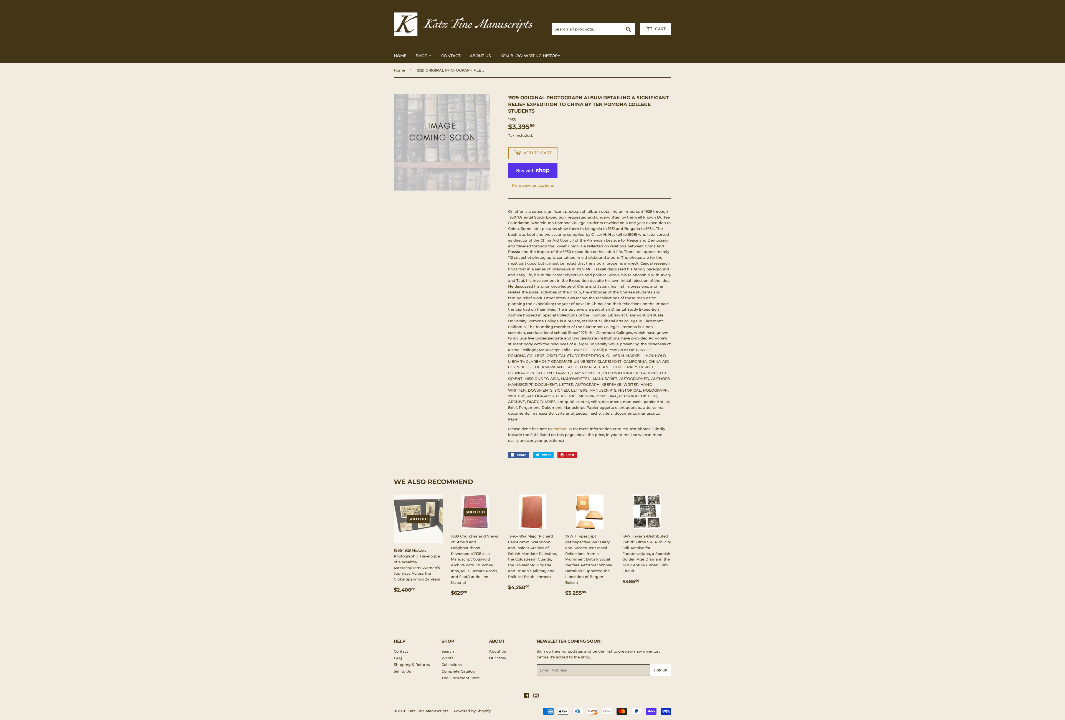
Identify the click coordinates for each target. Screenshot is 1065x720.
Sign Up (660, 670)
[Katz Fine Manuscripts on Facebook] (526, 696)
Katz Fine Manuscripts (427, 711)
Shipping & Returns (412, 664)
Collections (452, 664)
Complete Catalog (458, 671)
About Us (480, 55)
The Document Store (461, 678)
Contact (450, 55)
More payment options (533, 185)
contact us (562, 429)
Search (448, 651)
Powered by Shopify (472, 711)
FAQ (398, 658)
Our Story (497, 658)
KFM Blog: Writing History (530, 55)
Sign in (627, 16)
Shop (422, 55)
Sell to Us (402, 671)
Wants (447, 658)
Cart (660, 28)
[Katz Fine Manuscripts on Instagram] (536, 696)
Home (400, 55)
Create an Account (656, 16)
